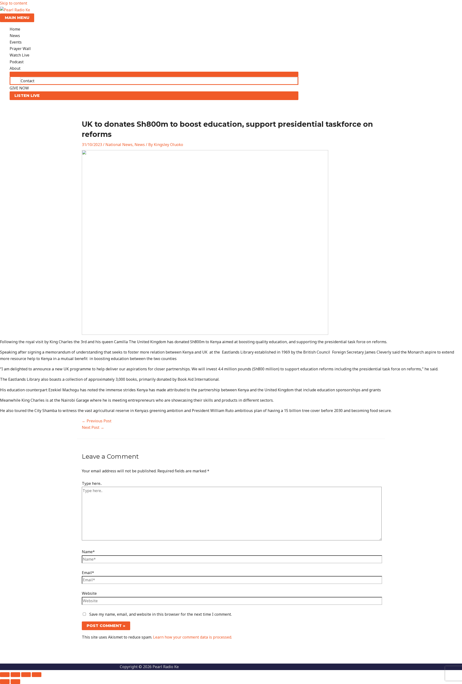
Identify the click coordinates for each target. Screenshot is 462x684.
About (15, 68)
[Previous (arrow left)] (5, 681)
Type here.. (92, 483)
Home (15, 29)
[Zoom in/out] (5, 674)
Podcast (17, 61)
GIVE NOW (19, 88)
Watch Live (19, 55)
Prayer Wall (20, 48)
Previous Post (96, 421)
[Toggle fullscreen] (15, 674)
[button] (154, 95)
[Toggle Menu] (154, 74)
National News (119, 144)
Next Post (93, 427)
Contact (27, 80)
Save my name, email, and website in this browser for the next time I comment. (160, 614)
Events (16, 42)
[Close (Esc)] (36, 674)
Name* (88, 551)
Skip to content (13, 3)
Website (89, 593)
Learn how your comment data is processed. (192, 637)
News (15, 35)
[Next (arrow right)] (15, 681)
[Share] (26, 674)
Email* (88, 572)
